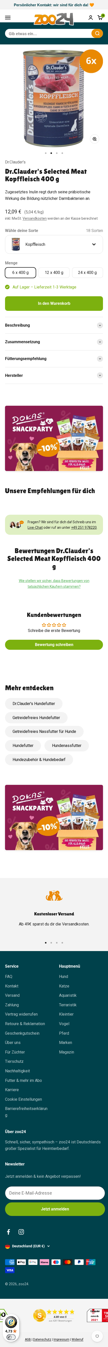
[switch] (11, 1337)
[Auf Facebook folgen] (8, 1231)
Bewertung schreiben (54, 644)
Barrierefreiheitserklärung (26, 1112)
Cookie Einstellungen (23, 1099)
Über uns (13, 1042)
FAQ (8, 976)
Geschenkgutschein (22, 1033)
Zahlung (12, 1005)
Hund (63, 976)
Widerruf (77, 1339)
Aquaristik (68, 995)
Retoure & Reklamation (25, 1023)
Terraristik (68, 1005)
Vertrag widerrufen (21, 1014)
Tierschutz (14, 1061)
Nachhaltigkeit (17, 1071)
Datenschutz (42, 1339)
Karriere (12, 1089)
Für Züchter (15, 1052)
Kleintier (66, 1014)
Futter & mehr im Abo (23, 1080)
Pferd (64, 1033)
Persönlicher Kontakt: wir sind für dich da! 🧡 (54, 5)
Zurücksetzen (75, 33)
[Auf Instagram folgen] (21, 1231)
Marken (65, 1042)
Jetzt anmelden (55, 1209)
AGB (28, 1339)
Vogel (64, 1023)
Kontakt (11, 986)
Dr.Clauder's (15, 162)
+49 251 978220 (84, 527)
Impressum (61, 1339)
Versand (12, 995)
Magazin (66, 1052)
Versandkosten (35, 218)
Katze (64, 986)
